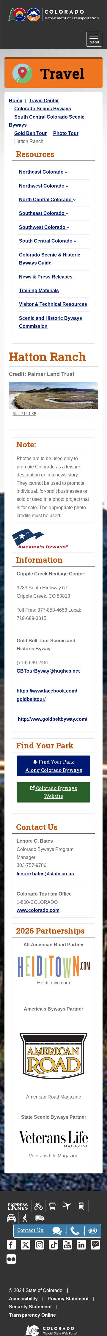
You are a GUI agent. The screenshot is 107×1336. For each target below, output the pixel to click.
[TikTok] (53, 1245)
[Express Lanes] (18, 1206)
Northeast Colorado (42, 171)
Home (15, 100)
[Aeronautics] (67, 1206)
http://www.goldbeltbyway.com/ (52, 719)
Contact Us (30, 1230)
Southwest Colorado (43, 227)
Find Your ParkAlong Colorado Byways (53, 766)
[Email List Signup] (95, 1245)
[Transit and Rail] (52, 1206)
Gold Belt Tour (30, 133)
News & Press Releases (46, 276)
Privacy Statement (68, 1298)
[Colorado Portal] (52, 1329)
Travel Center (44, 100)
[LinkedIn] (81, 1245)
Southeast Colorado (42, 213)
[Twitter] (25, 1245)
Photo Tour (65, 133)
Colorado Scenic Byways (42, 108)
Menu (95, 39)
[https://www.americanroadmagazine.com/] (53, 1055)
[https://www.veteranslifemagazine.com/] (53, 1139)
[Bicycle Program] (38, 1206)
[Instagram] (39, 1245)
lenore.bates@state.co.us (45, 873)
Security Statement (30, 1306)
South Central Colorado (46, 240)
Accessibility (23, 1298)
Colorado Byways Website (56, 792)
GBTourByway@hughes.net (48, 670)
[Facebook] (11, 1245)
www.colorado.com (38, 910)
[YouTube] (67, 1245)
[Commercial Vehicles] (40, 1218)
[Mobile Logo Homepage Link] (53, 14)
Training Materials (39, 290)
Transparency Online (32, 1315)
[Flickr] (11, 1259)
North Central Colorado (46, 199)
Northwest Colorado (42, 185)
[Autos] (11, 1218)
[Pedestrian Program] (25, 1218)
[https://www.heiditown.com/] (54, 966)
